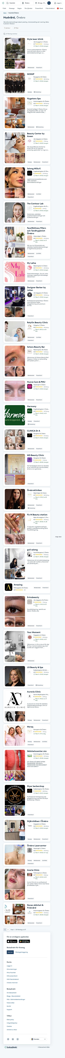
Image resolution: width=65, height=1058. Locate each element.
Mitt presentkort (12, 976)
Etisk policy (10, 1019)
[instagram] (8, 1039)
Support (9, 1009)
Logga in (9, 966)
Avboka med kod (12, 982)
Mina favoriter (11, 972)
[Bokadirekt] (3, 3)
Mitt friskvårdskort (13, 979)
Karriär (9, 1006)
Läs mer (10, 952)
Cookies (9, 1026)
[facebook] (17, 1039)
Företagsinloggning (21, 952)
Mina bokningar (12, 969)
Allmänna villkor (12, 1029)
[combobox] (13, 3)
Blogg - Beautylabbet (13, 996)
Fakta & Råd (10, 1003)
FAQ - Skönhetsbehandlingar (16, 999)
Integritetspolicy (12, 1023)
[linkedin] (13, 1039)
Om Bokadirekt (11, 993)
